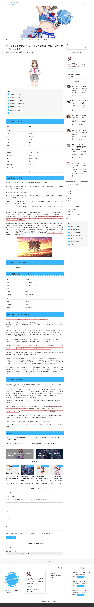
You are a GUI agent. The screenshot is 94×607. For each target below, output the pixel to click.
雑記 (67, 218)
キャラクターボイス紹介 (16, 100)
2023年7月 (68, 198)
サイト (7, 526)
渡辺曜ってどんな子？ (15, 97)
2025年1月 (68, 194)
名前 (8, 511)
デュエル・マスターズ (71, 209)
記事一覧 (71, 71)
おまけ (11, 113)
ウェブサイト (72, 74)
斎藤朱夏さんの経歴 (15, 110)
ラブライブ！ (31, 52)
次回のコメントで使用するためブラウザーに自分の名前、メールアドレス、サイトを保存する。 (30, 533)
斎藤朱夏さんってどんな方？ (17, 107)
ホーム (39, 601)
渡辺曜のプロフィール (15, 94)
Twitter (78, 74)
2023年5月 (68, 203)
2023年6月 (68, 200)
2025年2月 (68, 191)
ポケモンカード (69, 211)
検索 (67, 44)
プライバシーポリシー (45, 601)
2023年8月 (68, 196)
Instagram (71, 76)
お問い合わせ (53, 601)
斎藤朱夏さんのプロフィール (17, 103)
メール (8, 519)
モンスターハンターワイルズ (72, 214)
